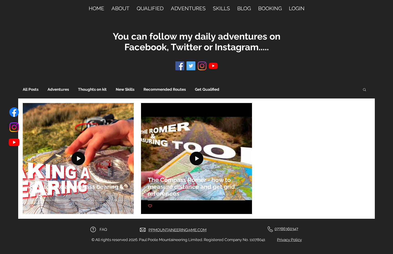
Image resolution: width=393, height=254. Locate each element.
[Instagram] (14, 127)
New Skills (125, 89)
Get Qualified (207, 89)
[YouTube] (213, 65)
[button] (364, 90)
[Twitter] (190, 65)
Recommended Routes (165, 89)
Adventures (58, 89)
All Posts (30, 89)
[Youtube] (14, 142)
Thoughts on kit (92, 89)
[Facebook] (14, 112)
